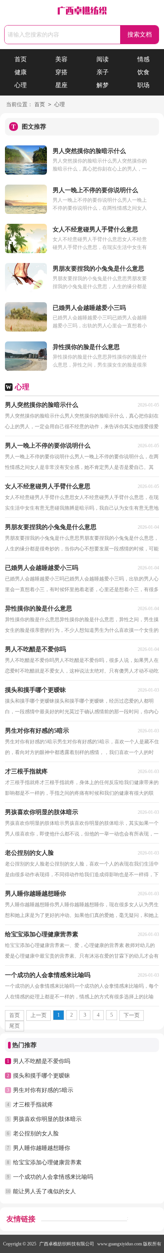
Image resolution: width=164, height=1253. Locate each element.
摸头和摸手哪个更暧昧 (41, 1076)
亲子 (102, 72)
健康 (20, 72)
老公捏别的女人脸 (36, 1133)
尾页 (14, 1026)
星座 (61, 85)
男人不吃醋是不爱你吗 (41, 1061)
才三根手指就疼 (33, 1105)
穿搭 (61, 72)
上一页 (39, 1015)
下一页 (132, 1015)
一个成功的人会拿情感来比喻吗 (53, 1177)
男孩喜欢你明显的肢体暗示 (47, 1119)
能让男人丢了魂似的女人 (44, 1191)
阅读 (102, 59)
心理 (20, 85)
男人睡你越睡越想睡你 (41, 1148)
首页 (20, 59)
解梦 (102, 85)
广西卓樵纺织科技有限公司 (66, 1244)
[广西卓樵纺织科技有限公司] (82, 12)
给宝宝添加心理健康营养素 (47, 1162)
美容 (61, 59)
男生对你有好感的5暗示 (43, 1090)
